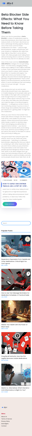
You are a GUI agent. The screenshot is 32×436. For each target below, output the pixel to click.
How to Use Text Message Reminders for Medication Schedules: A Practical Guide (15, 294)
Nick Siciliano (8, 180)
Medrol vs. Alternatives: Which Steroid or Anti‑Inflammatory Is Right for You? (15, 389)
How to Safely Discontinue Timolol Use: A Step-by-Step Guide (14, 185)
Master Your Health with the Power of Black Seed (14, 326)
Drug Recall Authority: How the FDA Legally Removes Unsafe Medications (14, 357)
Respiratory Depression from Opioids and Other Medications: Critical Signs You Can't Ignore (15, 261)
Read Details (9, 204)
